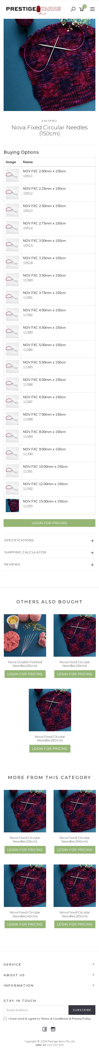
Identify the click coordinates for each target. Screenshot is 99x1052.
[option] (49, 65)
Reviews (12, 564)
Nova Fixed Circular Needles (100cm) (75, 839)
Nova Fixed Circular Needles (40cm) (25, 914)
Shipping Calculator (25, 552)
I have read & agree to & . (49, 1018)
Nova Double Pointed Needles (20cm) (25, 664)
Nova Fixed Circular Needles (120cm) (50, 738)
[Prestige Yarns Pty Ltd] (34, 9)
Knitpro (49, 121)
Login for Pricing (49, 523)
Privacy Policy (81, 1018)
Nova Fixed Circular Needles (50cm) (75, 664)
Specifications (19, 540)
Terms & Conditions (54, 1018)
